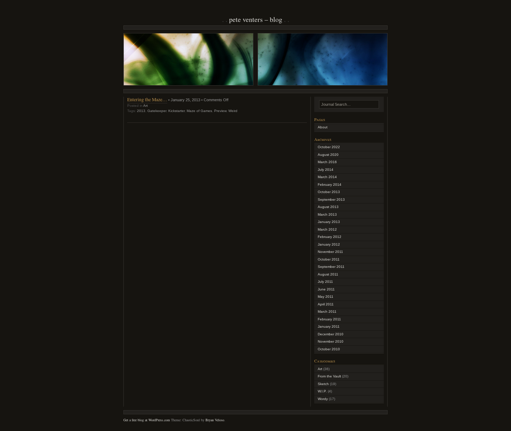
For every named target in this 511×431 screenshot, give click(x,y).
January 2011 (329, 326)
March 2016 (327, 162)
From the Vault (329, 376)
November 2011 (330, 252)
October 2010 (329, 349)
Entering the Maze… (147, 99)
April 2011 (326, 304)
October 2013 (329, 192)
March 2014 (327, 177)
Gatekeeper (156, 111)
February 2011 (329, 319)
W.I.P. (322, 391)
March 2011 (327, 311)
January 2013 (329, 222)
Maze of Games (199, 111)
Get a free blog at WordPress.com (146, 419)
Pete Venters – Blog (255, 19)
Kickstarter (176, 111)
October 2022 (329, 147)
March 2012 (327, 229)
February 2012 (329, 237)
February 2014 (329, 184)
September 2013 (331, 199)
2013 (141, 111)
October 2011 (329, 259)
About (322, 127)
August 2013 (328, 207)
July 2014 (325, 169)
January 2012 (329, 244)
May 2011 (325, 296)
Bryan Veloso (214, 419)
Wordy (323, 399)
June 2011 (326, 289)
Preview (220, 111)
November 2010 (330, 341)
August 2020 (328, 155)
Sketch (323, 384)
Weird (232, 111)
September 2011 (331, 267)
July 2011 (325, 282)
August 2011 (328, 274)
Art (145, 105)
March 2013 (327, 214)
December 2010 (330, 334)
